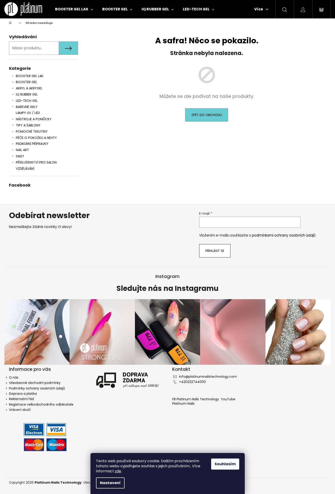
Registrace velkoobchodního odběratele (41, 404)
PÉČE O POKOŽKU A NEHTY (36, 137)
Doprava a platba (23, 393)
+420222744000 (192, 382)
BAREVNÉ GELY (27, 107)
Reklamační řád (21, 399)
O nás (13, 377)
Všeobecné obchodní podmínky (35, 382)
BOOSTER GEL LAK (29, 76)
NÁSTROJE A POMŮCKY (34, 119)
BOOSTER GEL (26, 82)
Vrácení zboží (20, 409)
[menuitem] (74, 9)
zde (118, 471)
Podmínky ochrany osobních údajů (37, 388)
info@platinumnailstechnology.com (208, 376)
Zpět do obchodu (206, 115)
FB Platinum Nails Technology (196, 399)
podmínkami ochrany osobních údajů (283, 235)
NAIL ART (22, 150)
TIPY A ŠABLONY (28, 125)
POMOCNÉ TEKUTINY (32, 131)
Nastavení (110, 482)
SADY (20, 156)
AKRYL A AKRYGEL (29, 88)
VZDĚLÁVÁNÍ (25, 168)
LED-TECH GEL (27, 100)
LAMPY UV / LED (28, 113)
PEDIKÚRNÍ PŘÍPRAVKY (32, 143)
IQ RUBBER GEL (27, 94)
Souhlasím (225, 464)
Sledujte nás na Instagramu (167, 288)
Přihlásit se (214, 250)
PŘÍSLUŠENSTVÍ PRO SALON (36, 162)
